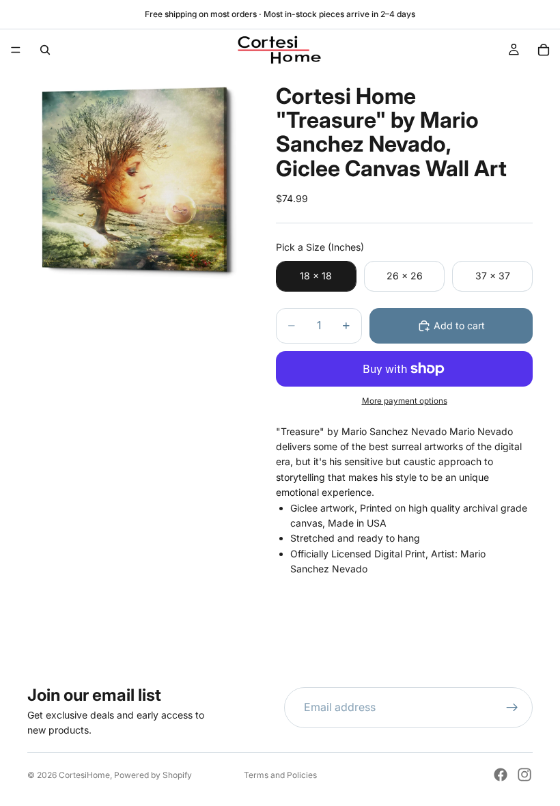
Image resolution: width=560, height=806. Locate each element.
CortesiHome (84, 775)
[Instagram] (524, 774)
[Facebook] (500, 774)
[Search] (45, 50)
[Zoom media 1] (135, 178)
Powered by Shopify (153, 775)
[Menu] (15, 50)
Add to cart (459, 325)
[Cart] (544, 50)
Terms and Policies (280, 775)
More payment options (404, 401)
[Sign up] (512, 707)
